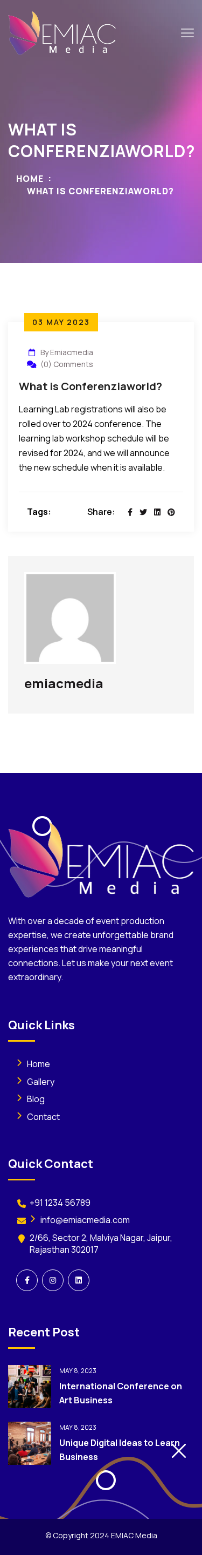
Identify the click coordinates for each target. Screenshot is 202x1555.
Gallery (40, 1082)
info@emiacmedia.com (85, 1220)
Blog (36, 1099)
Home (30, 179)
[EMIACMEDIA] (62, 32)
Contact (43, 1117)
